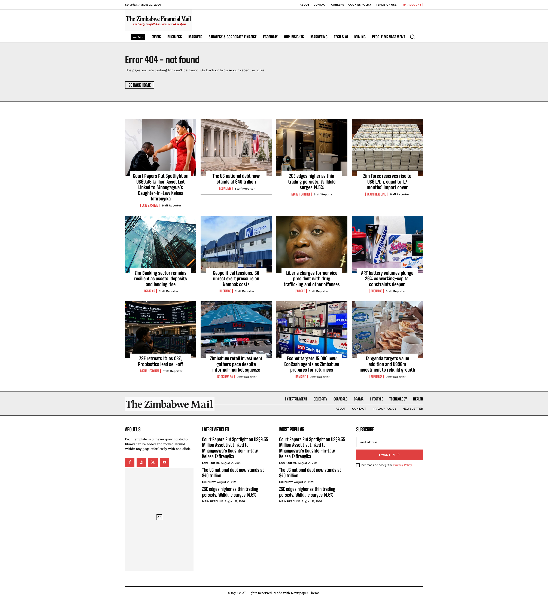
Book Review (225, 376)
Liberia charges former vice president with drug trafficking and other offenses (312, 278)
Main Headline (300, 194)
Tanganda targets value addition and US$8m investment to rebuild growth (387, 364)
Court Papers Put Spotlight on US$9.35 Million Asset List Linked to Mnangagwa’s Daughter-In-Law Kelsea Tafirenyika (160, 187)
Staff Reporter (171, 205)
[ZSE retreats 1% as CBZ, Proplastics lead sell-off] (160, 329)
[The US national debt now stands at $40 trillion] (236, 147)
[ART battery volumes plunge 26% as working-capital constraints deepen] (387, 244)
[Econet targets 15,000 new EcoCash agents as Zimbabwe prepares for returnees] (311, 329)
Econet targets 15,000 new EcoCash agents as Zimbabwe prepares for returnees (311, 364)
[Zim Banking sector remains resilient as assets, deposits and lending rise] (160, 244)
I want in (387, 454)
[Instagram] (141, 462)
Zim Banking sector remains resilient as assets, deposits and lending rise (160, 278)
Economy (225, 188)
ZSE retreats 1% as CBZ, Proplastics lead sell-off (160, 361)
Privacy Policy (402, 465)
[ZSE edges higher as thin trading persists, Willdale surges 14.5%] (311, 147)
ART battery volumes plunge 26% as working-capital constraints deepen (387, 278)
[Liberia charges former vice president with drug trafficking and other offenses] (311, 244)
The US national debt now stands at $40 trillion (236, 178)
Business (225, 291)
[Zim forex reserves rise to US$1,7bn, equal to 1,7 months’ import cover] (387, 147)
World (300, 291)
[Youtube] (164, 462)
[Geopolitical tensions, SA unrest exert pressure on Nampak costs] (236, 244)
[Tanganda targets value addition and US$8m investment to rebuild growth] (387, 329)
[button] (412, 36)
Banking (149, 291)
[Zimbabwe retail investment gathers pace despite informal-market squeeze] (236, 329)
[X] (153, 462)
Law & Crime (150, 205)
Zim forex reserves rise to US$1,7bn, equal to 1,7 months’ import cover (387, 181)
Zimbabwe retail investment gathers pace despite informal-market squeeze (236, 364)
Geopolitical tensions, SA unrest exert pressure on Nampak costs (236, 278)
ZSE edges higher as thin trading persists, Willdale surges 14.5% (311, 181)
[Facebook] (129, 462)
